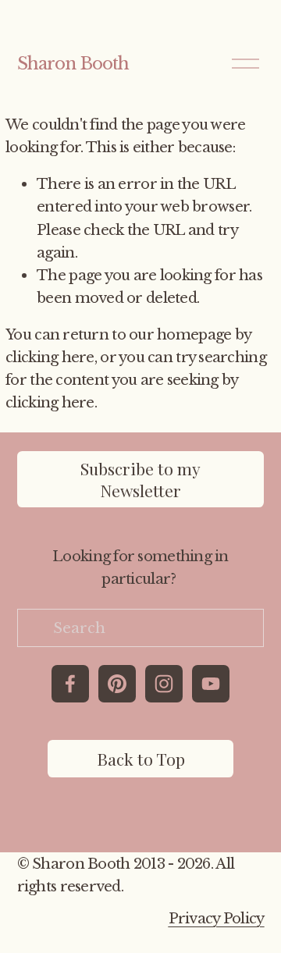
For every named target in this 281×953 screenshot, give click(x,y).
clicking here (49, 357)
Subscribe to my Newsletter (140, 479)
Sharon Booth (73, 63)
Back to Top (141, 759)
